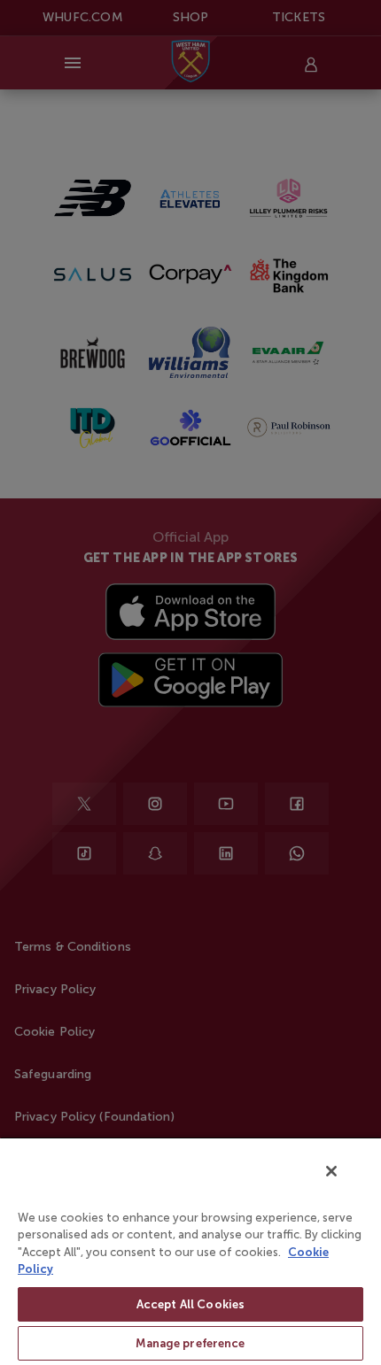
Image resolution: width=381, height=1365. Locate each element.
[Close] (331, 1171)
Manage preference (190, 1343)
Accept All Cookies (190, 1304)
